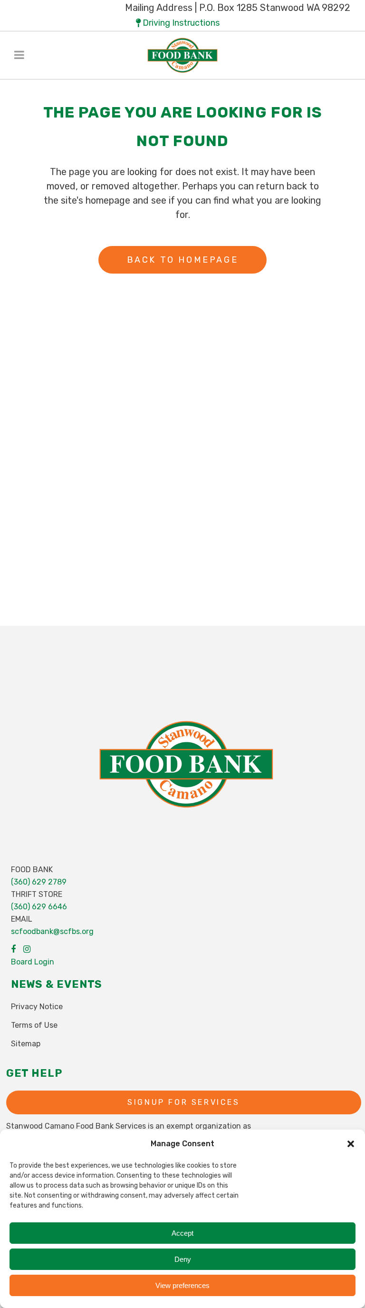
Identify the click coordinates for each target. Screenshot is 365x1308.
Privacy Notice (37, 1006)
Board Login (32, 961)
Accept (182, 1233)
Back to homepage (183, 260)
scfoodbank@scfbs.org (52, 931)
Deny (182, 1259)
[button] (350, 1144)
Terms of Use (34, 1025)
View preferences (182, 1285)
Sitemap (25, 1043)
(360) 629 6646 (39, 906)
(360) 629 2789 (39, 881)
